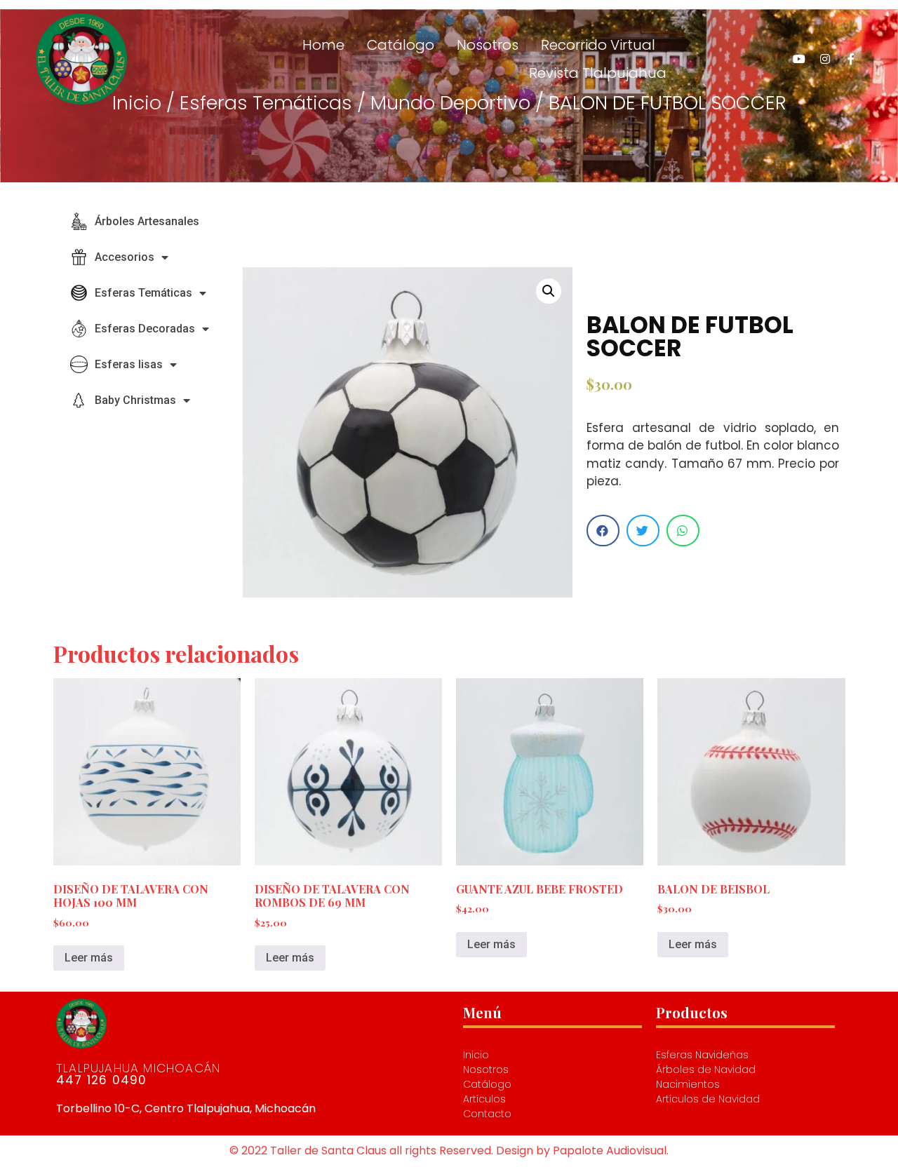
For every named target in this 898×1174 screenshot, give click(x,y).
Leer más (89, 957)
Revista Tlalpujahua (597, 73)
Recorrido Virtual (598, 45)
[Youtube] (799, 59)
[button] (603, 530)
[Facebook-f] (851, 59)
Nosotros (487, 45)
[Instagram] (825, 59)
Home (323, 45)
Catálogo (400, 45)
